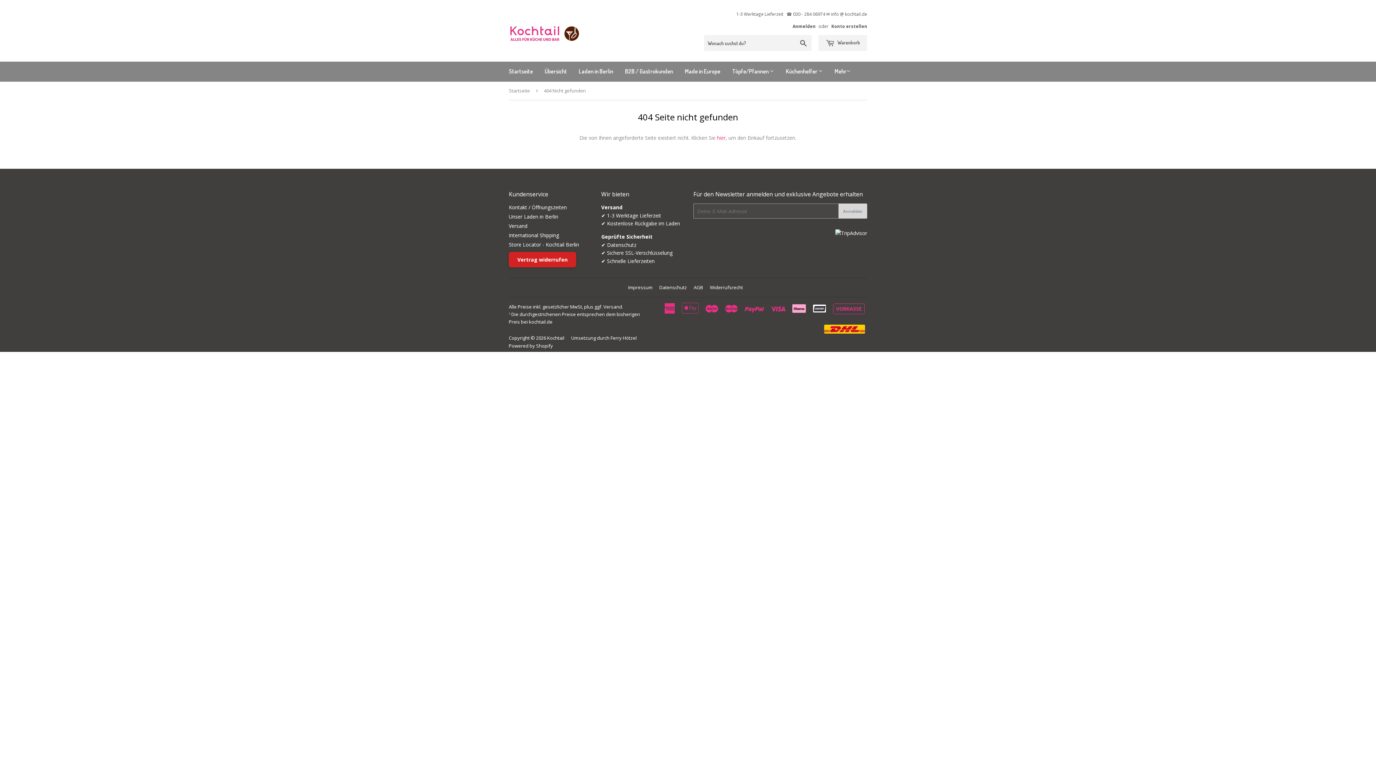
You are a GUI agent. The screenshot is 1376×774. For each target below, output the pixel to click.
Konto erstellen (849, 26)
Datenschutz (673, 287)
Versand (518, 226)
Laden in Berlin (596, 71)
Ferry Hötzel (624, 338)
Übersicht (556, 71)
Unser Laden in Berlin (533, 216)
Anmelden (804, 26)
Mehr (840, 71)
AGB (698, 287)
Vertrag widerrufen (542, 259)
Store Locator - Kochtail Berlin (544, 244)
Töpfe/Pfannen (751, 71)
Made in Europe (702, 71)
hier (721, 137)
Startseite (521, 71)
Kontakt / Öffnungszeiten (538, 207)
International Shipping (534, 235)
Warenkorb (848, 42)
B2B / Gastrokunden (649, 71)
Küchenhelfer (802, 71)
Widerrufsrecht (726, 287)
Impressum (640, 287)
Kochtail (555, 338)
